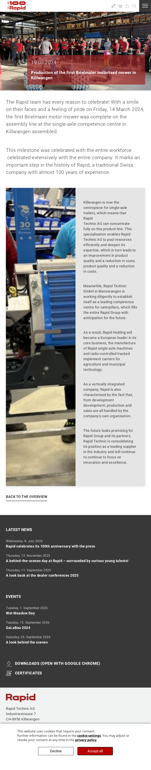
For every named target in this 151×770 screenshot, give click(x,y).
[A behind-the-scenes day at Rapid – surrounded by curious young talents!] (75, 558)
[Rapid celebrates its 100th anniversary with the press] (75, 543)
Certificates (28, 673)
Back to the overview (26, 497)
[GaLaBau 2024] (75, 625)
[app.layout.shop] (120, 6)
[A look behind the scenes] (75, 639)
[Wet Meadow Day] (75, 610)
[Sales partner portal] (127, 6)
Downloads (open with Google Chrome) (57, 663)
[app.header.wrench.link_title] (113, 6)
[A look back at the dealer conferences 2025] (75, 572)
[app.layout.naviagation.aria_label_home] (17, 6)
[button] (134, 6)
